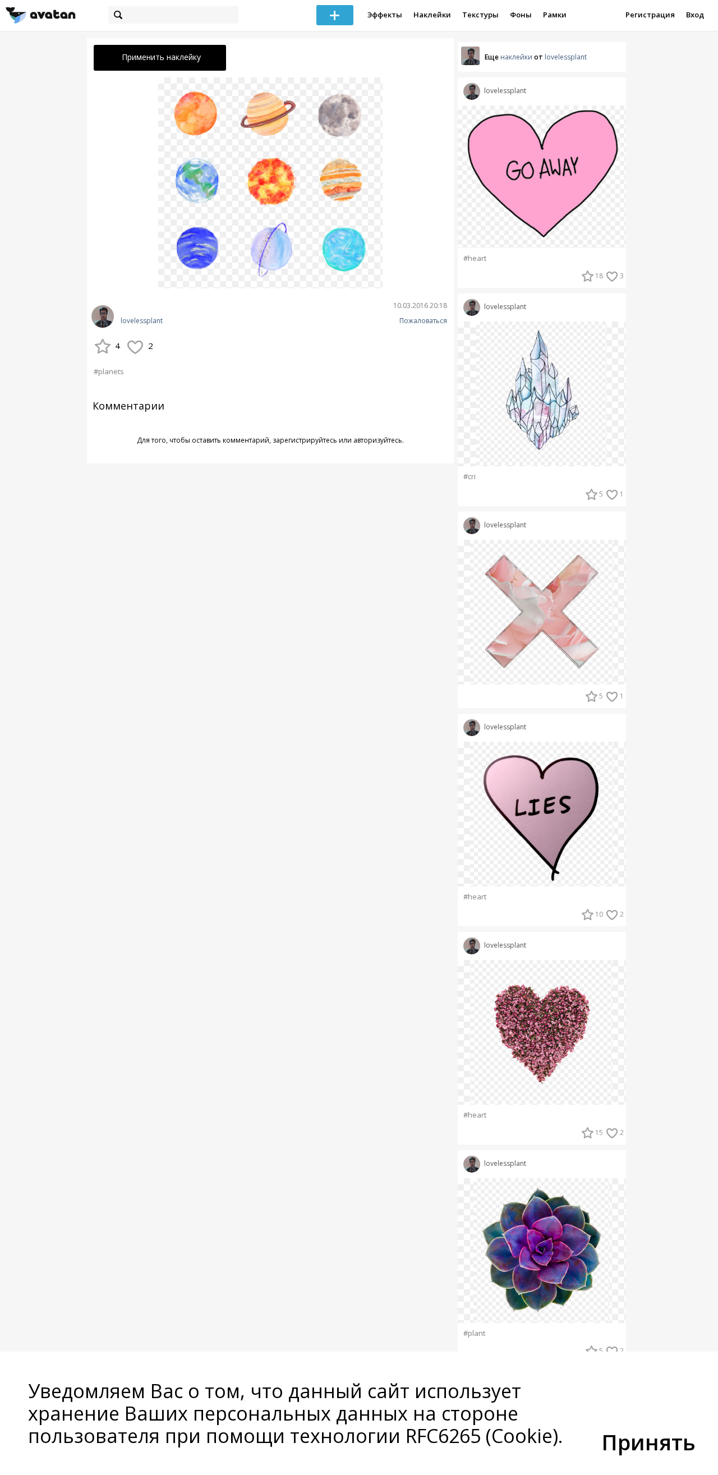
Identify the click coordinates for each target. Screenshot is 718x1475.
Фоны (521, 15)
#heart (474, 258)
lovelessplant (142, 321)
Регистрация (650, 15)
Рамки (555, 15)
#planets (109, 371)
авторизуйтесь (377, 440)
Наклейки (432, 15)
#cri (469, 476)
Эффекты (384, 15)
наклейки (516, 57)
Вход (695, 15)
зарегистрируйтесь (305, 440)
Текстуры (480, 15)
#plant (474, 1333)
